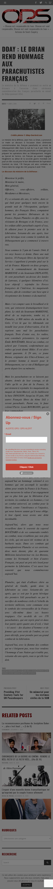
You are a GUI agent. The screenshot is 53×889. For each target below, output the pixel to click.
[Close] (48, 413)
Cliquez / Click (26, 466)
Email (8, 434)
